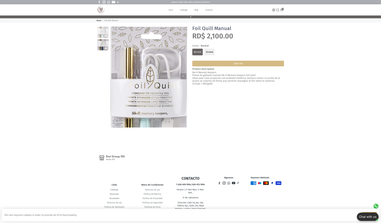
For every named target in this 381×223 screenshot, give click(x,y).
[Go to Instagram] (104, 2)
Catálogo (183, 10)
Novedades (114, 198)
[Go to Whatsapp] (108, 2)
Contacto (209, 10)
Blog (196, 10)
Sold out (238, 63)
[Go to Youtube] (113, 2)
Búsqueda (114, 194)
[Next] (183, 76)
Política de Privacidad (152, 198)
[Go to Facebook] (99, 2)
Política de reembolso (114, 207)
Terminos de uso (114, 202)
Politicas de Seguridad (152, 202)
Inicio (170, 10)
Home (98, 20)
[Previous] (114, 76)
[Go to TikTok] (118, 2)
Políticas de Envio (152, 207)
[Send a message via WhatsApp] (376, 206)
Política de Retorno (152, 194)
